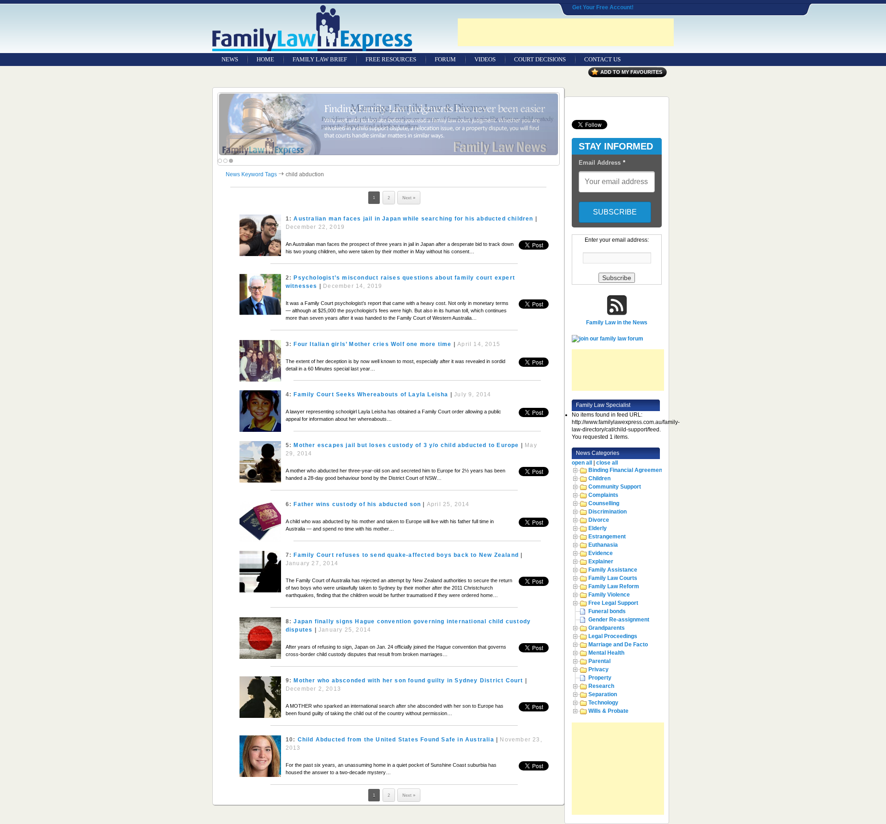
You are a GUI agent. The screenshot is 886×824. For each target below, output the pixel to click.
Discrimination (607, 511)
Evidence (600, 553)
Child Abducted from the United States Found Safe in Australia (396, 739)
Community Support (614, 487)
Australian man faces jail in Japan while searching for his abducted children (413, 218)
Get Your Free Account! (603, 7)
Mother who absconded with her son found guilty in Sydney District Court (408, 680)
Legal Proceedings (612, 636)
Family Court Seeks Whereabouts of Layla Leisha (370, 394)
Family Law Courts (612, 578)
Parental (599, 661)
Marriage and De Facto (618, 644)
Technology (603, 702)
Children (599, 478)
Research (601, 686)
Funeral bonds (607, 611)
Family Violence (609, 594)
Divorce (598, 520)
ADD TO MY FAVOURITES (631, 72)
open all (582, 463)
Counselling (603, 503)
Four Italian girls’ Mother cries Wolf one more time (372, 344)
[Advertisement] (566, 32)
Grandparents (606, 628)
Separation (602, 694)
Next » (408, 198)
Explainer (600, 561)
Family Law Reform (613, 586)
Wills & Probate (608, 711)
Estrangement (607, 536)
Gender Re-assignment (618, 619)
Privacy (598, 669)
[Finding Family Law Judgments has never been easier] (388, 124)
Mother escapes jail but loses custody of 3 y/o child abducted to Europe (406, 445)
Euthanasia (603, 545)
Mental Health (606, 653)
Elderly (597, 528)
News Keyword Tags (251, 174)
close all (607, 463)
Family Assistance (612, 570)
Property (599, 678)
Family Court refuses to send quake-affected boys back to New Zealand (406, 555)
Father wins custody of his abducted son (357, 504)
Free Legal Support (613, 603)
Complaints (603, 495)
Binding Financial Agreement (626, 470)
